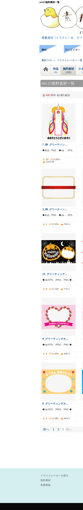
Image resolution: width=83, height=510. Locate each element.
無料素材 (68, 70)
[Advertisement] (19, 58)
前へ (46, 429)
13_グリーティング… (54, 274)
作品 (56, 70)
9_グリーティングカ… (55, 338)
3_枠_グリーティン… (54, 209)
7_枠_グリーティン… (54, 144)
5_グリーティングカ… (55, 403)
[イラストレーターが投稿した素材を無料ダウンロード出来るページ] (51, 52)
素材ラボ (47, 60)
